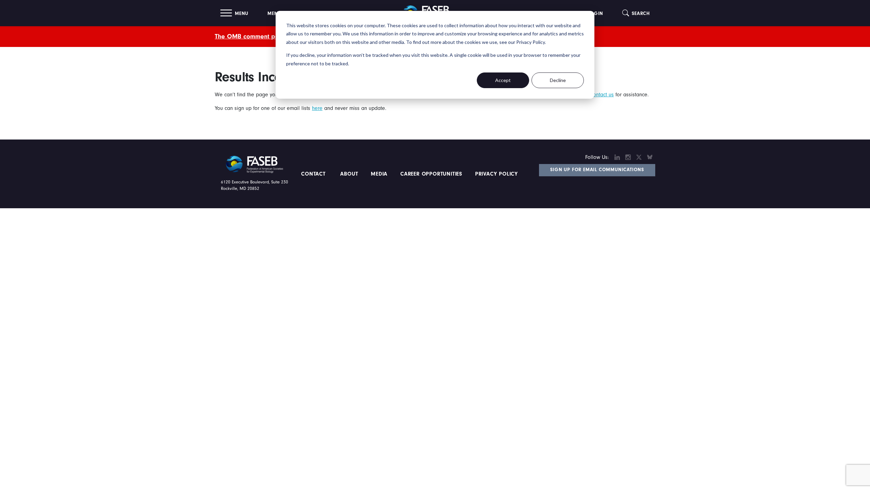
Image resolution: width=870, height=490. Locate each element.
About (349, 174)
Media (379, 174)
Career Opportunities (430, 174)
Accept (503, 80)
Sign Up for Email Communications (597, 170)
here (317, 108)
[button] (234, 13)
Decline (558, 80)
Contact (314, 174)
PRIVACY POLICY (496, 174)
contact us (602, 95)
